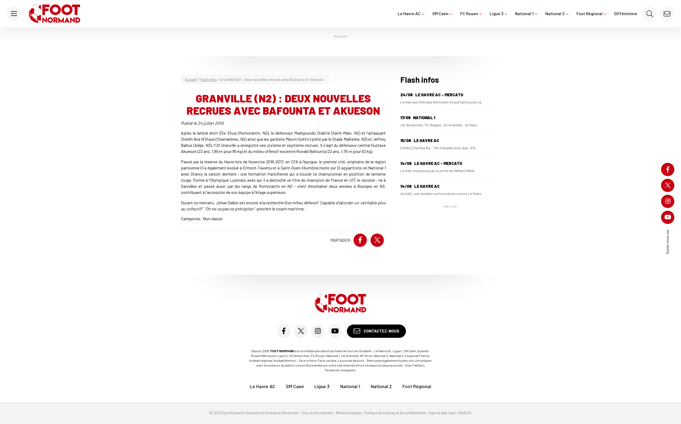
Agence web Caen (442, 413)
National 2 (555, 13)
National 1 (524, 13)
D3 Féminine (625, 13)
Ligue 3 (496, 13)
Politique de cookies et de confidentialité (395, 413)
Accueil (190, 79)
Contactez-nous (381, 331)
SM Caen (440, 13)
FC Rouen (469, 13)
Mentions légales (349, 413)
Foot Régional (589, 13)
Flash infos (208, 79)
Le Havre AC (409, 13)
